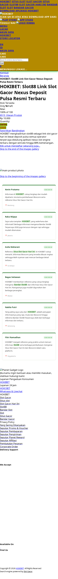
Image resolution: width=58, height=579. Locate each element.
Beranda (4, 75)
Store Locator (10, 38)
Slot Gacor (28, 571)
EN (1, 44)
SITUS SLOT (19, 1)
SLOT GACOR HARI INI (32, 4)
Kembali (4, 72)
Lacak (4, 29)
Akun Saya (7, 32)
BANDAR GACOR (24, 7)
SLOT (10, 7)
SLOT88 (13, 4)
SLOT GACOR (34, 1)
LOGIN (3, 127)
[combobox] (14, 60)
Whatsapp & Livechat (11, 391)
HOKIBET (5, 1)
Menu (3, 26)
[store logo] (25, 23)
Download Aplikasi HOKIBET (19, 10)
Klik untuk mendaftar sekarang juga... (20, 145)
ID (1, 47)
